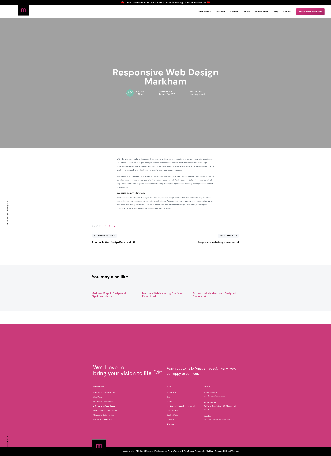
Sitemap (170, 424)
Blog (276, 12)
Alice (140, 94)
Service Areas (261, 12)
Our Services (204, 12)
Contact (287, 12)
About (247, 12)
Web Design (98, 397)
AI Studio (220, 12)
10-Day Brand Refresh (102, 419)
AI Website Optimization (103, 415)
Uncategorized (197, 94)
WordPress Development (103, 401)
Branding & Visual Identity (104, 392)
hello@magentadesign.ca (7, 213)
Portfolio (234, 12)
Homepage (171, 392)
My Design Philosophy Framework (181, 406)
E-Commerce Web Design (104, 406)
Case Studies (172, 410)
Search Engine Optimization (105, 410)
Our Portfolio (172, 415)
